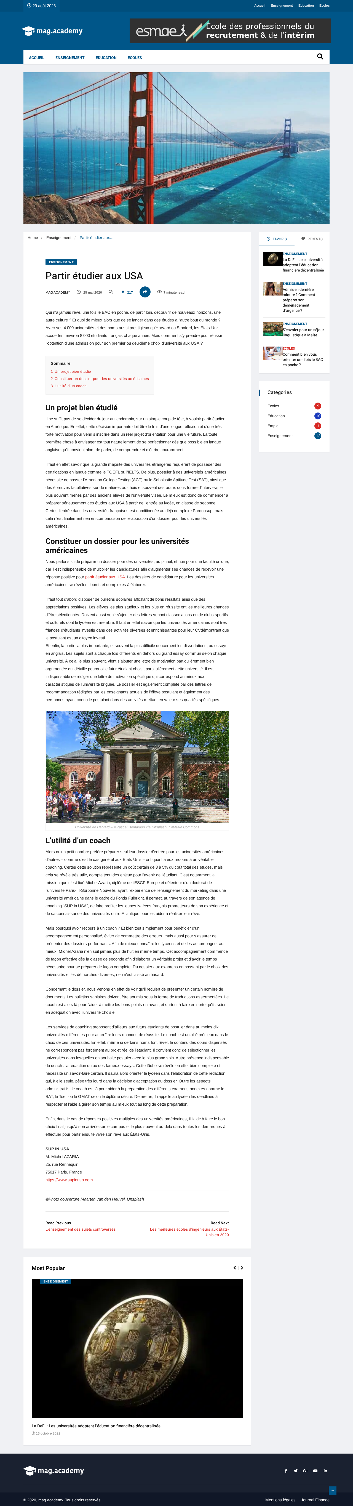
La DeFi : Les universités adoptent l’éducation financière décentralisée (96, 1426)
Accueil (259, 5)
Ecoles (324, 5)
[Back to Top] (332, 1490)
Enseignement (282, 5)
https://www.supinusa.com (69, 1179)
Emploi (273, 426)
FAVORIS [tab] (279, 239)
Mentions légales (280, 1499)
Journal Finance (315, 1499)
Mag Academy (58, 292)
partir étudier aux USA (105, 576)
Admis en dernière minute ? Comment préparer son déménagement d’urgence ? (299, 300)
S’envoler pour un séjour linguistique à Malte (303, 332)
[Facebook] (286, 1471)
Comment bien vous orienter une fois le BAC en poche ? (303, 360)
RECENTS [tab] (315, 239)
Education (306, 5)
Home (33, 237)
